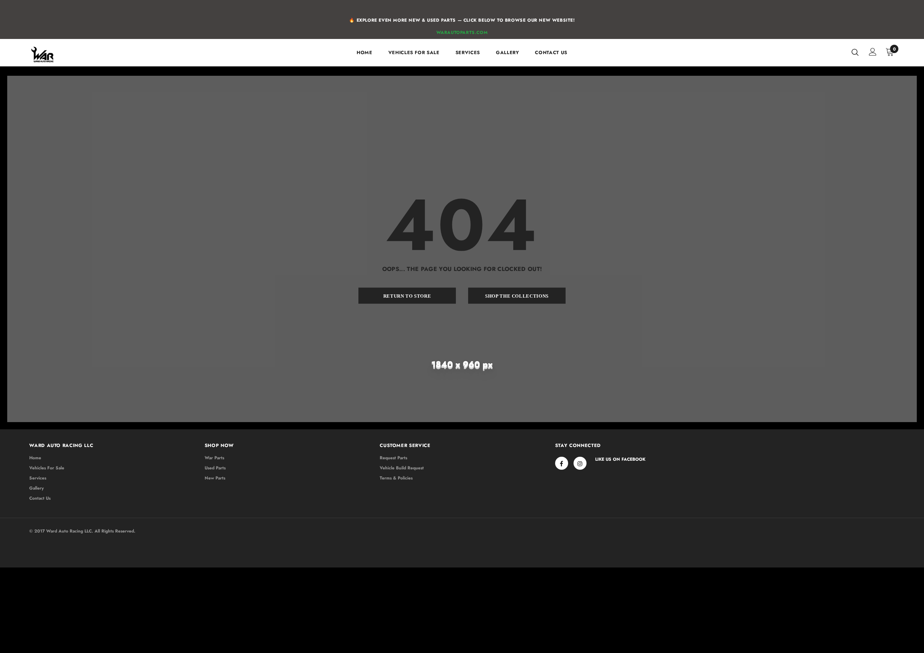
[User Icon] (873, 52)
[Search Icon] (855, 52)
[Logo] (71, 54)
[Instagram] (580, 463)
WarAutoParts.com (462, 32)
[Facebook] (561, 463)
